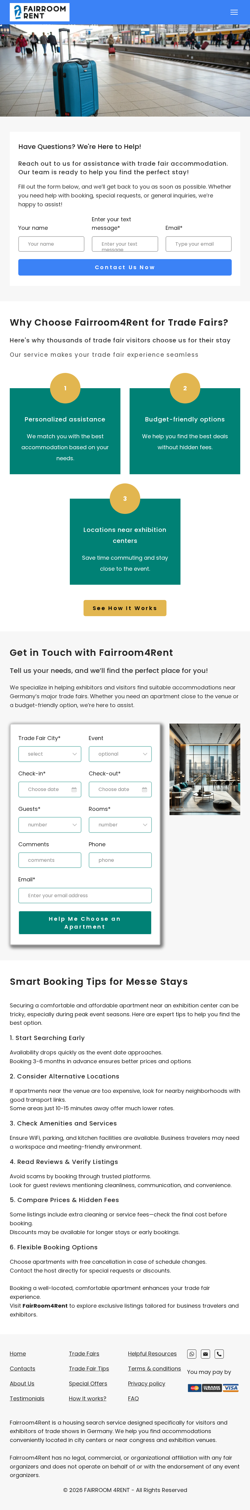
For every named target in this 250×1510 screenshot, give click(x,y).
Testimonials (27, 1398)
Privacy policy (146, 1383)
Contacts (22, 1368)
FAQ (133, 1398)
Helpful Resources (152, 1353)
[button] (125, 608)
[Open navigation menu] (234, 12)
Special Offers (88, 1383)
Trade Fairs (84, 1353)
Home (18, 1353)
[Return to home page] (40, 12)
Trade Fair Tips (89, 1368)
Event (96, 738)
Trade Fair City (39, 738)
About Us (22, 1383)
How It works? (87, 1398)
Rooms (100, 809)
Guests (29, 809)
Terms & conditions (154, 1368)
